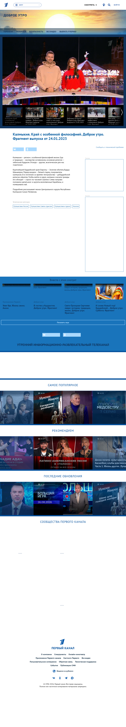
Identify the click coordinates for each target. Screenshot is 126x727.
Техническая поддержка (85, 661)
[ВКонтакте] (18, 149)
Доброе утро (15, 15)
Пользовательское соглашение (43, 661)
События (54, 665)
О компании (46, 654)
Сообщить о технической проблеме (110, 147)
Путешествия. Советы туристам (41, 206)
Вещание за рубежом (65, 671)
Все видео (86, 658)
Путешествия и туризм (62, 206)
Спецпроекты (60, 654)
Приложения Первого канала (48, 658)
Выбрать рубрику (68, 31)
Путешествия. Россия (21, 206)
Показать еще (63, 322)
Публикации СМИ (68, 665)
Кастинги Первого (71, 658)
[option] (14, 116)
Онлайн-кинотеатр (77, 654)
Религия (76, 206)
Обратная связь (66, 661)
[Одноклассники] (31, 149)
